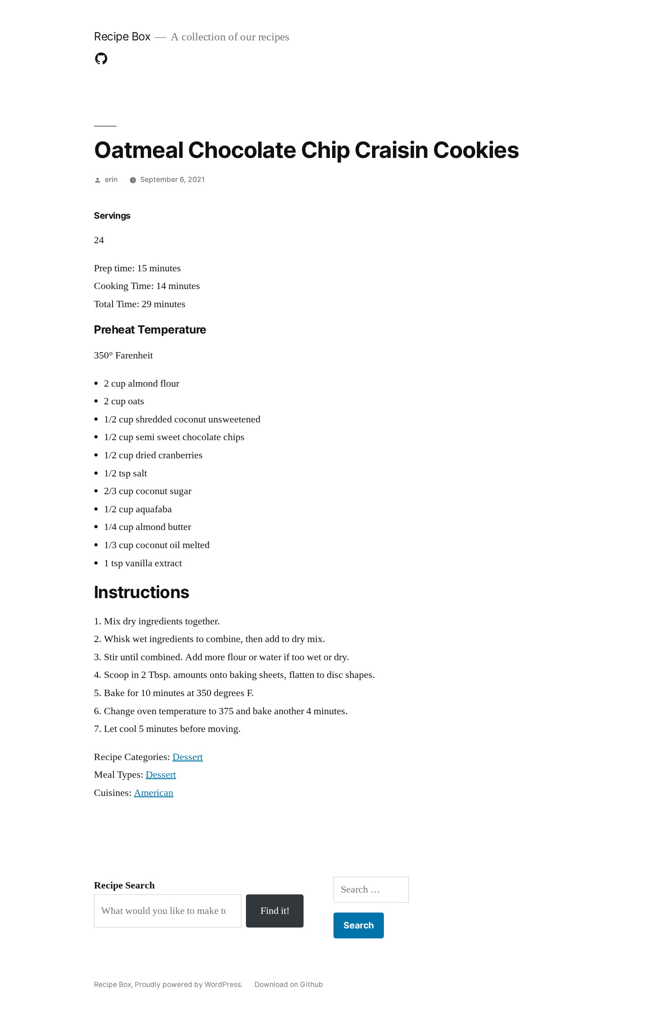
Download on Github (289, 984)
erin (111, 179)
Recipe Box (122, 36)
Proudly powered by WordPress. (190, 984)
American (153, 792)
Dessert (187, 757)
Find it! (274, 910)
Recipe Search (124, 885)
